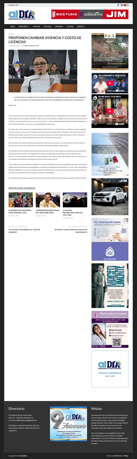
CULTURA (70, 26)
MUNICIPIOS (23, 26)
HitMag (125, 456)
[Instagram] (127, 5)
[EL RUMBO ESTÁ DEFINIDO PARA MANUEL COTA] (21, 200)
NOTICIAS (36, 26)
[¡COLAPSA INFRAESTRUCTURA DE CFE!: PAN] (75, 200)
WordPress (118, 456)
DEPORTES (59, 26)
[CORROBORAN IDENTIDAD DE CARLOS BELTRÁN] (48, 200)
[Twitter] (121, 5)
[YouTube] (124, 5)
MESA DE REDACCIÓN (31, 46)
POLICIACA (48, 26)
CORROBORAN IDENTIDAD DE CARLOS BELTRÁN (47, 211)
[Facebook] (118, 5)
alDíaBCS (24, 456)
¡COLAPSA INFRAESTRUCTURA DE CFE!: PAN (73, 212)
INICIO (12, 26)
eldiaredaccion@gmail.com (26, 420)
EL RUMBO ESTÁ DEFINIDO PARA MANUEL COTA (20, 211)
